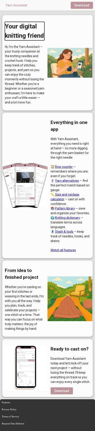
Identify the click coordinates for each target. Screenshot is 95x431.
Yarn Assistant (16, 5)
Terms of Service (10, 416)
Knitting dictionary (67, 217)
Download (81, 5)
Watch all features (63, 250)
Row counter (64, 167)
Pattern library (65, 208)
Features (6, 402)
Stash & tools (64, 231)
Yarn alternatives (67, 180)
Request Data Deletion (13, 423)
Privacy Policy (9, 409)
